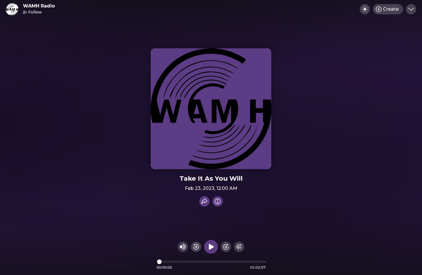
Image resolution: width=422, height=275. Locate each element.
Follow (35, 12)
